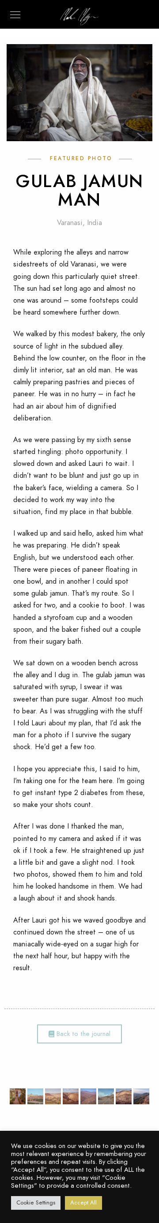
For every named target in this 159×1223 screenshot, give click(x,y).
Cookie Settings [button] (35, 1203)
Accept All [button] (83, 1203)
